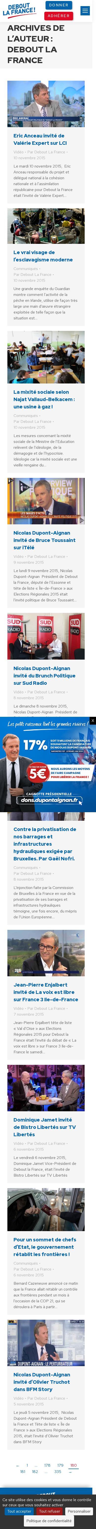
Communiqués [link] (26, 268)
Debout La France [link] (32, 55)
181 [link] (22, 1471)
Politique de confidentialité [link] (49, 1520)
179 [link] (60, 1465)
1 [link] (27, 1465)
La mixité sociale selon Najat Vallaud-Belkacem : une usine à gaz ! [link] (44, 399)
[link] (85, 10)
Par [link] (46, 152)
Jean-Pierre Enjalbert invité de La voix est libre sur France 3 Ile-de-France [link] (46, 992)
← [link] (18, 1465)
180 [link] (73, 1465)
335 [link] (57, 1471)
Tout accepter (19, 1511)
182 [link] (35, 1471)
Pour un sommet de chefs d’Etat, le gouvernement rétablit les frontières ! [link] (45, 1247)
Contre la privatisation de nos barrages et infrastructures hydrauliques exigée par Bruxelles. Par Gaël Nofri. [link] (45, 844)
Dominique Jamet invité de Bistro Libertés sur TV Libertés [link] (45, 1127)
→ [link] (70, 1471)
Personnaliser (79, 1511)
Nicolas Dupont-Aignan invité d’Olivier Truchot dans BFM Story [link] (42, 1382)
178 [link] (47, 1465)
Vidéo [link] (19, 152)
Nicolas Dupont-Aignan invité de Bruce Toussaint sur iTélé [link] (45, 540)
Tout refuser (49, 1511)
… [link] (36, 1465)
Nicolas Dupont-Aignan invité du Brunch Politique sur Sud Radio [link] (45, 675)
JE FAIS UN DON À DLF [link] (48, 1475)
